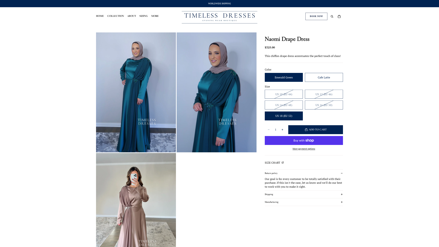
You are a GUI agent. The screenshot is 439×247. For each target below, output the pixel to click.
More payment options (304, 148)
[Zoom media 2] (217, 92)
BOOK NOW (316, 16)
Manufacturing (271, 202)
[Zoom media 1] (136, 92)
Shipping (269, 194)
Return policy (271, 173)
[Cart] (339, 16)
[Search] (332, 16)
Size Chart (273, 162)
